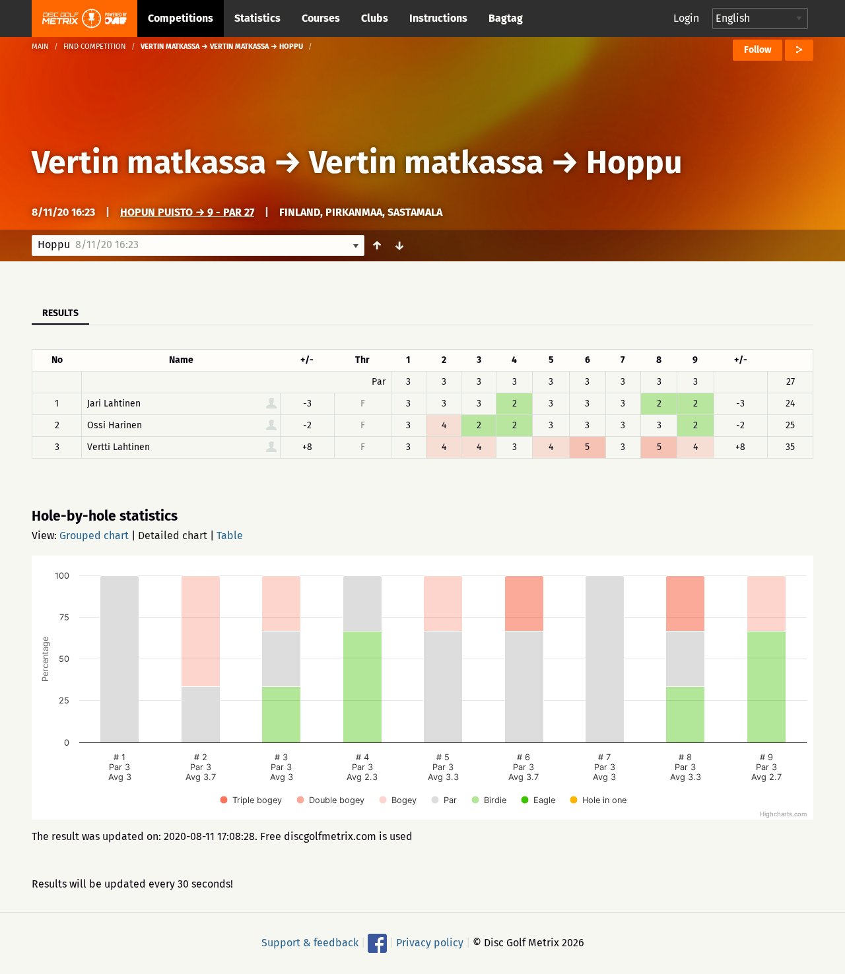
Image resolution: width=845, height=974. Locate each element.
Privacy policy (429, 942)
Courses (321, 18)
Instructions (438, 18)
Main (40, 46)
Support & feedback (309, 942)
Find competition (94, 46)
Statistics (257, 18)
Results (60, 313)
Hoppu (634, 162)
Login (686, 18)
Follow (757, 49)
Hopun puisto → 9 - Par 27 (187, 212)
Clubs (374, 18)
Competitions (180, 18)
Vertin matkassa (149, 162)
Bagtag (506, 18)
